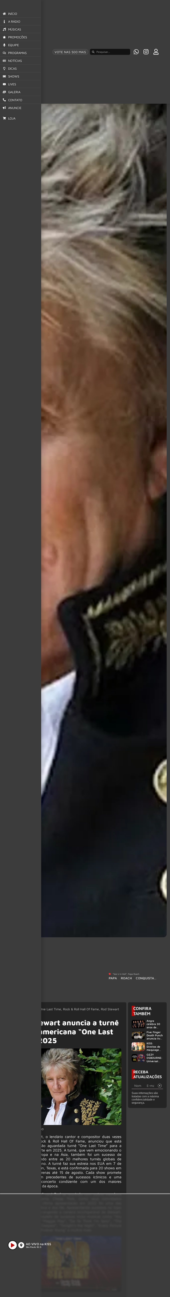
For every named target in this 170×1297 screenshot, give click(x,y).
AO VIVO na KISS (38, 1244)
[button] (134, 1286)
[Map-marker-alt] (21, 1245)
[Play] (12, 1245)
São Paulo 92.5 (33, 1247)
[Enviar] (160, 1085)
